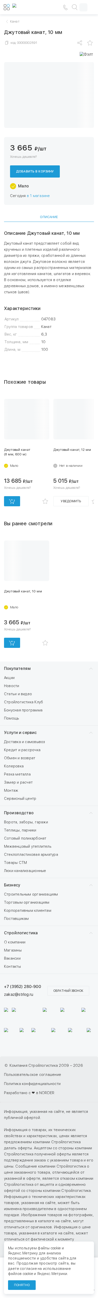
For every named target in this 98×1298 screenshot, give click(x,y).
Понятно (22, 1285)
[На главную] (27, 7)
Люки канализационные (25, 870)
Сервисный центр (20, 798)
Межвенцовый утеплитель (28, 846)
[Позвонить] (65, 7)
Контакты (12, 966)
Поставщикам (16, 918)
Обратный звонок (68, 991)
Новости (11, 686)
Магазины (13, 950)
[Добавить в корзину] (12, 501)
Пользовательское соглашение (32, 1074)
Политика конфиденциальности (32, 1083)
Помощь (11, 718)
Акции (9, 677)
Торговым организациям (27, 902)
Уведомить (71, 501)
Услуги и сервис (20, 732)
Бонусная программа (23, 710)
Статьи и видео (18, 694)
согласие (28, 1268)
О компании (14, 942)
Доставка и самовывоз (24, 742)
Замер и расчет (18, 782)
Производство (19, 812)
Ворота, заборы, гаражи (26, 822)
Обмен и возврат (19, 758)
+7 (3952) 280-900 (22, 986)
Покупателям (17, 668)
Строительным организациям (31, 894)
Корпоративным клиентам (27, 910)
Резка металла (17, 774)
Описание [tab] (49, 217)
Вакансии (12, 958)
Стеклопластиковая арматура (31, 854)
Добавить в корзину (35, 171)
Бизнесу (12, 885)
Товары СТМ (15, 862)
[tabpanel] (49, 291)
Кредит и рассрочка (22, 750)
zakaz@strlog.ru (18, 994)
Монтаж (11, 790)
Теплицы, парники (20, 830)
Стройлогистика (21, 933)
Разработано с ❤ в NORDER (29, 1093)
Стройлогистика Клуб (23, 702)
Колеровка (14, 766)
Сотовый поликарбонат (25, 838)
